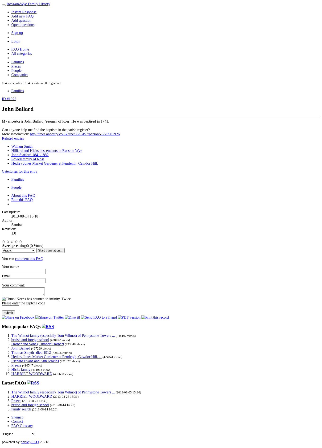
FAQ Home (20, 49)
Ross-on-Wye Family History (28, 4)
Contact (17, 421)
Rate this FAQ (22, 200)
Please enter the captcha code (23, 303)
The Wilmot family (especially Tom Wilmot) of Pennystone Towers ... (63, 335)
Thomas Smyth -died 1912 (31, 352)
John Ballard (20, 348)
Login (15, 41)
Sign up (17, 33)
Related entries (13, 138)
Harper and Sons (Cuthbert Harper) (37, 344)
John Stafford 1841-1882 (30, 155)
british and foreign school (30, 340)
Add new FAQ (22, 16)
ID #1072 (9, 99)
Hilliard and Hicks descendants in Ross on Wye (46, 151)
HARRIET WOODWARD (31, 374)
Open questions (22, 25)
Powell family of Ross (27, 159)
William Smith (22, 146)
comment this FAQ (29, 259)
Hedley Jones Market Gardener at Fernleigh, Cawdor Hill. (54, 163)
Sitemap (17, 417)
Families (17, 62)
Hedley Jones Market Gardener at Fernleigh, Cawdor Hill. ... (56, 357)
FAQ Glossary (22, 426)
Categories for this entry (19, 171)
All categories (21, 53)
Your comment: (13, 285)
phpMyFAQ (30, 442)
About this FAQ (23, 195)
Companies (19, 75)
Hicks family (21, 369)
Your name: (10, 267)
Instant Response (24, 12)
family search (21, 409)
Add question (21, 20)
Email (6, 276)
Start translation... (50, 250)
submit (8, 313)
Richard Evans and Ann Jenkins (35, 361)
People (16, 70)
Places (16, 66)
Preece (16, 365)
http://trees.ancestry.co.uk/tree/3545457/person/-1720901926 (75, 134)
